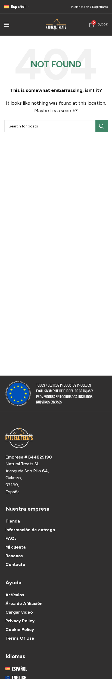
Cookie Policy (19, 629)
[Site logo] (56, 24)
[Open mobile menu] (6, 24)
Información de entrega (30, 529)
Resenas (14, 555)
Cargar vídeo (19, 612)
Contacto (15, 564)
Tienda (12, 521)
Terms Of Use (19, 638)
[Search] (101, 126)
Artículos (14, 594)
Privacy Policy (20, 620)
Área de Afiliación (23, 603)
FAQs (11, 538)
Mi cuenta (15, 547)
